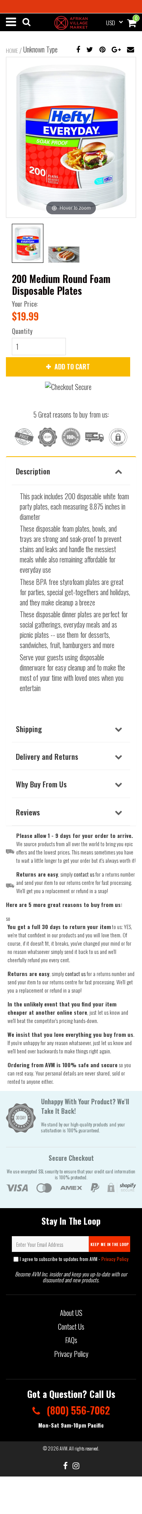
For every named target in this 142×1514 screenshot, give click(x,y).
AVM (63, 1448)
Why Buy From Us (41, 783)
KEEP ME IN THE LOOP (109, 1244)
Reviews (28, 811)
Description (33, 470)
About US (71, 1313)
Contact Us (71, 1326)
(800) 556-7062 (77, 1410)
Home (12, 50)
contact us (75, 973)
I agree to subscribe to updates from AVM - (74, 1259)
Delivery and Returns (47, 756)
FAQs (71, 1340)
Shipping (29, 728)
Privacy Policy (115, 1258)
